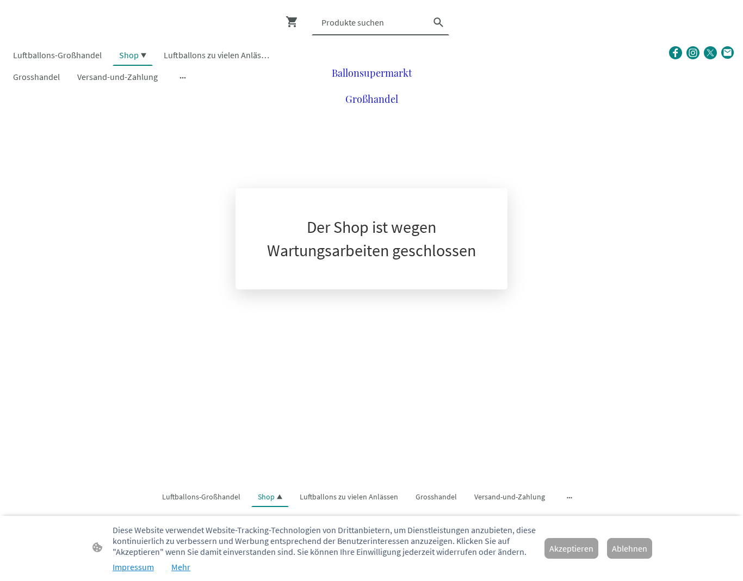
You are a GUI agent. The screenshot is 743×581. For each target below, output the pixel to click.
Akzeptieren (571, 548)
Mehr (180, 566)
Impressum (133, 566)
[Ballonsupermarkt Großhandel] (372, 116)
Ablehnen (629, 548)
